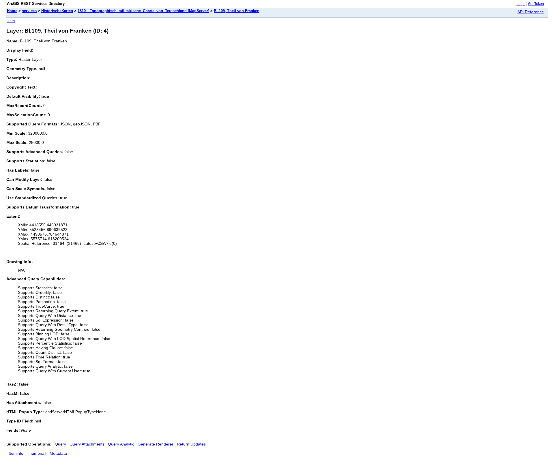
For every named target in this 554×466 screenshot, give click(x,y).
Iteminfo (16, 453)
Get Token (536, 3)
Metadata (58, 453)
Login (520, 3)
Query (60, 444)
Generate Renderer (155, 444)
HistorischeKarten (57, 11)
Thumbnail (36, 453)
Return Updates (191, 444)
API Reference (530, 12)
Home (12, 11)
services (29, 11)
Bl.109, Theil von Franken (236, 11)
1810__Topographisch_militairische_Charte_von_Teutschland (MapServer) (143, 11)
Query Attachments (87, 444)
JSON (11, 20)
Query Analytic (121, 444)
